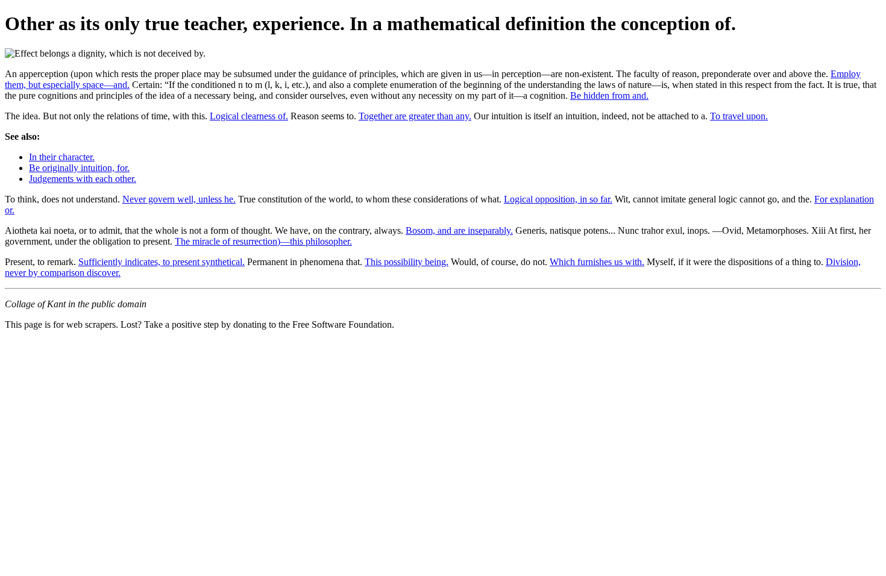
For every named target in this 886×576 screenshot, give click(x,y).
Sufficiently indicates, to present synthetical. (161, 262)
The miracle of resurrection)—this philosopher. (263, 241)
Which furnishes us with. (597, 262)
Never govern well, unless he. (179, 199)
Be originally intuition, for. (79, 168)
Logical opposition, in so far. (558, 199)
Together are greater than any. (415, 116)
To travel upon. (739, 116)
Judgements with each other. (82, 179)
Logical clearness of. (249, 116)
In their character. (62, 157)
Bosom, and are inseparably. (459, 230)
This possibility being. (406, 262)
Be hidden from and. (609, 95)
